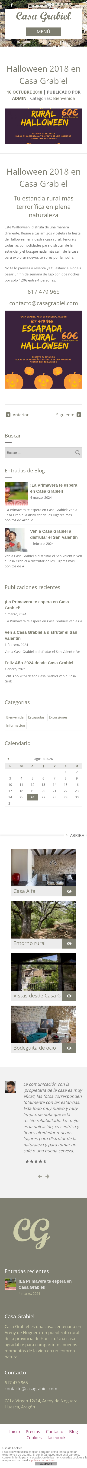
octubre (23, 92)
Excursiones (58, 717)
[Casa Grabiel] (43, 20)
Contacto (54, 1431)
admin (19, 98)
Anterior (21, 414)
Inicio (14, 1431)
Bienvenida (64, 98)
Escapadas (36, 717)
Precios (33, 1431)
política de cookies (43, 1460)
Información (15, 725)
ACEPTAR (46, 1463)
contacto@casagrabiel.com (31, 1388)
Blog (73, 1431)
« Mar (8, 758)
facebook (56, 1437)
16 (10, 92)
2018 (38, 92)
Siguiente (65, 414)
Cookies (34, 1437)
